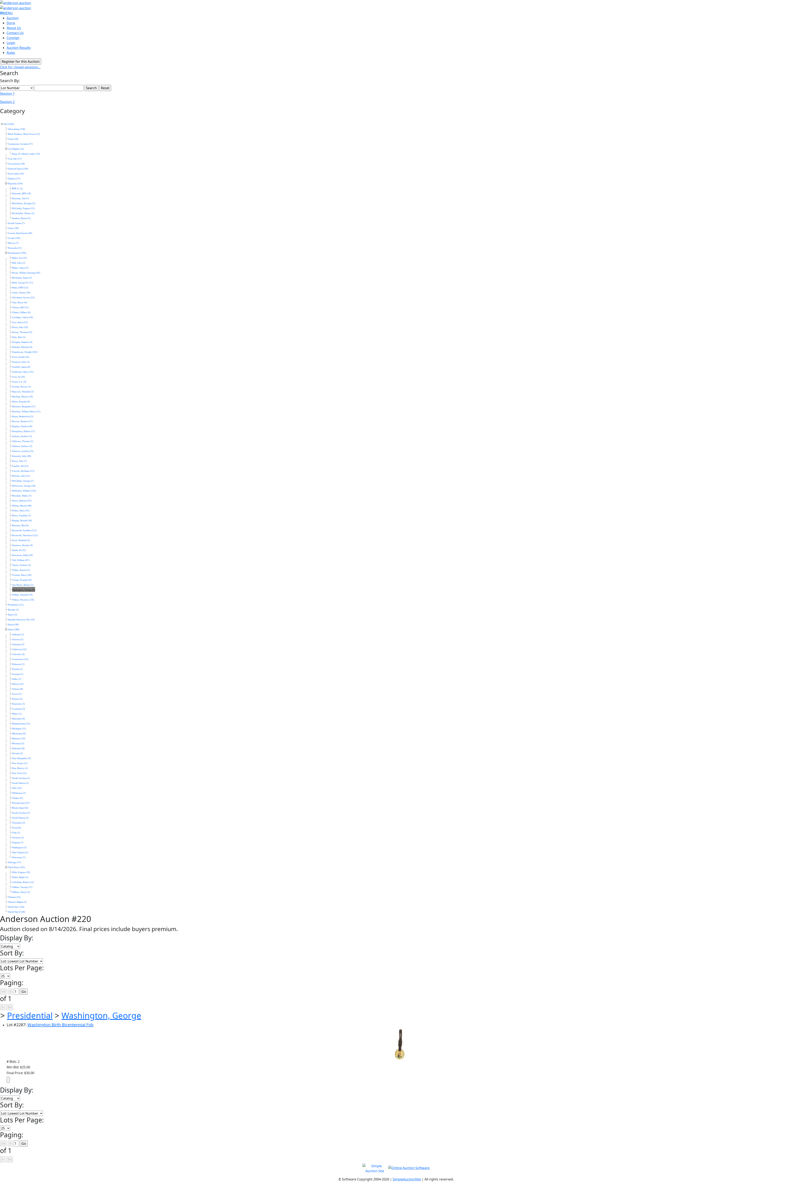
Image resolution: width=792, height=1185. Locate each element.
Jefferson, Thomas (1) (22, 441)
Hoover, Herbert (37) (22, 421)
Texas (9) (16, 828)
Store (11, 23)
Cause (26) (13, 139)
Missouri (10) (18, 738)
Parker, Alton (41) (20, 511)
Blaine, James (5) (20, 268)
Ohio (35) (17, 788)
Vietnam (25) (14, 897)
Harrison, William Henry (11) (26, 411)
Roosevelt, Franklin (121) (24, 530)
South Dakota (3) (20, 818)
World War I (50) (16, 907)
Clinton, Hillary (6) (21, 312)
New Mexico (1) (20, 768)
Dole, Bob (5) (18, 337)
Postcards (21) (15, 248)
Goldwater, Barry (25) (22, 372)
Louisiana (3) (18, 709)
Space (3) (12, 615)
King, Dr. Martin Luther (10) (26, 154)
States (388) (13, 629)
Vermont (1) (18, 838)
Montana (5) (18, 743)
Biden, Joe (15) (19, 258)
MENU (8, 13)
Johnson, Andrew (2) (22, 446)
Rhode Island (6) (20, 808)
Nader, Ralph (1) (20, 877)
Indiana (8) (17, 689)
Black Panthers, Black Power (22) (24, 134)
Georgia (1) (17, 674)
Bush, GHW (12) (20, 288)
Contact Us (15, 33)
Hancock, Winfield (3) (23, 392)
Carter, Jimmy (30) (21, 293)
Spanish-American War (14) (21, 620)
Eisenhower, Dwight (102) (25, 352)
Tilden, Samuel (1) (21, 570)
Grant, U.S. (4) (19, 382)
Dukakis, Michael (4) (22, 347)
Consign (13, 38)
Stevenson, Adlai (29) (22, 555)
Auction (13, 18)
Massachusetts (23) (21, 724)
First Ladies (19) (16, 174)
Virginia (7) (17, 842)
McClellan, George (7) (23, 481)
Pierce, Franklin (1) (21, 515)
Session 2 (7, 102)
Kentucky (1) (18, 704)
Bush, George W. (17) (22, 283)
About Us (14, 28)
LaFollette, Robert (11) (23, 882)
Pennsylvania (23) (20, 803)
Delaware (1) (18, 664)
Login (11, 42)
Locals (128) (14, 238)
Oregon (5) (17, 798)
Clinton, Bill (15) (20, 307)
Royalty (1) (13, 610)
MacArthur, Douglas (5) (23, 203)
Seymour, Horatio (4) (22, 545)
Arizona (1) (17, 639)
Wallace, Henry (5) (21, 892)
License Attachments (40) (20, 233)
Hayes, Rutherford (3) (22, 416)
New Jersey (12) (20, 763)
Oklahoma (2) (19, 793)
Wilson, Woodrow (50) (23, 600)
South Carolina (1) (21, 813)
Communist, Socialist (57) (20, 144)
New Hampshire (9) (21, 758)
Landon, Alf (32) (20, 466)
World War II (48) (16, 912)
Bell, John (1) (18, 263)
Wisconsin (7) (18, 857)
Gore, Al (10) (18, 377)
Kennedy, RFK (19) (21, 193)
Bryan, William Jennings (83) (26, 273)
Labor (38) (13, 228)
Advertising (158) (16, 129)
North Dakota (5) (20, 783)
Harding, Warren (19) (22, 397)
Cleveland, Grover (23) (23, 297)
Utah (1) (16, 833)
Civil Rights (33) (16, 149)
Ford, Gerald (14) (20, 357)
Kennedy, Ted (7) (20, 198)
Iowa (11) (17, 694)
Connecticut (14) (20, 659)
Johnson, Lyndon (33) (22, 451)
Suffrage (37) (14, 862)
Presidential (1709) (17, 253)
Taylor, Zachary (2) (21, 565)
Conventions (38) (16, 164)
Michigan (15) (19, 729)
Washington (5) (19, 847)
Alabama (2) (18, 634)
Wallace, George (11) (22, 887)
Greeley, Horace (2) (21, 387)
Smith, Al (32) (19, 550)
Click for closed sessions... (20, 67)
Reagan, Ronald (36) (22, 520)
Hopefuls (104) (15, 183)
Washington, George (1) (23, 590)
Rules (11, 52)
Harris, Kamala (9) (21, 402)
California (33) (19, 649)
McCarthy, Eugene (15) (23, 208)
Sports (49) (13, 624)
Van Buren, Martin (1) (22, 585)
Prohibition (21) (16, 605)
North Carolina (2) (21, 778)
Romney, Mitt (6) (20, 525)
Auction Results (19, 47)
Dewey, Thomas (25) (22, 332)
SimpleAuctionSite (407, 1179)
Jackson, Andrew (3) (22, 436)
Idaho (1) (16, 679)
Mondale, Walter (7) (21, 496)
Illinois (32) (18, 684)
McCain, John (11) (21, 476)
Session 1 (7, 93)
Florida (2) (17, 669)
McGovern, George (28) (23, 486)
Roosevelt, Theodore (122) (25, 535)
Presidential (30, 1015)
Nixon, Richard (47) (22, 501)
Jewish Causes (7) (16, 223)
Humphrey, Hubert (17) (23, 431)
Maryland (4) (18, 719)
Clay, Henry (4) (19, 302)
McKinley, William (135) (24, 491)
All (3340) (9, 124)
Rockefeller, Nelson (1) (23, 213)
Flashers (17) (14, 179)
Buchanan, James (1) (22, 278)
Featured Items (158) (18, 169)
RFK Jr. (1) (17, 188)
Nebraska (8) (18, 748)
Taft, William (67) (20, 560)
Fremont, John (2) (20, 362)
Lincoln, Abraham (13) (23, 471)
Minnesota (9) (19, 733)
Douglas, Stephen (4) (22, 342)
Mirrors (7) (13, 243)
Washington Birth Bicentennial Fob (60, 1024)
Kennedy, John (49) (21, 456)
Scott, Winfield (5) (21, 540)
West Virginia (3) (20, 852)
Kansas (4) (17, 699)
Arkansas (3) (18, 644)
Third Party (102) (16, 867)
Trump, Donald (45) (22, 580)
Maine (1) (17, 714)
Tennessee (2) (18, 823)
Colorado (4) (18, 654)
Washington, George (101, 1015)
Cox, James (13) (20, 322)
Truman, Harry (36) (21, 575)
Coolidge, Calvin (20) (22, 317)
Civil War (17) (15, 159)
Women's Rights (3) (17, 902)
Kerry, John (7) (19, 461)
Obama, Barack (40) (22, 506)
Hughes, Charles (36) (22, 426)
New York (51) (19, 773)
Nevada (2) (17, 753)
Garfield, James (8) (21, 367)
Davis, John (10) (20, 327)
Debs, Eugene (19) (21, 872)
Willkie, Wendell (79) (22, 595)
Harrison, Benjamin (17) (23, 406)
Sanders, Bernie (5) (21, 218)
